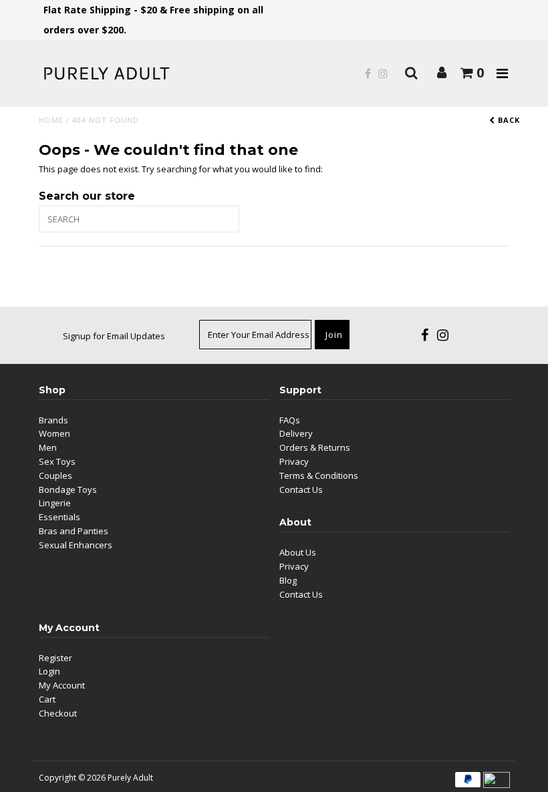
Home (51, 120)
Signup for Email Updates (114, 336)
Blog (288, 580)
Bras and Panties (73, 531)
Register (55, 658)
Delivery (296, 433)
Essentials (59, 517)
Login (49, 671)
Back (507, 120)
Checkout (58, 713)
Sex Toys (57, 461)
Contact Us (301, 489)
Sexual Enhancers (75, 545)
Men (48, 447)
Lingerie (55, 503)
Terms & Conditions (318, 475)
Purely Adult (130, 777)
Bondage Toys (68, 489)
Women (54, 433)
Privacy (294, 461)
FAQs (289, 420)
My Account (62, 685)
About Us (297, 552)
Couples (55, 475)
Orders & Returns (314, 447)
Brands (53, 420)
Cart (47, 699)
